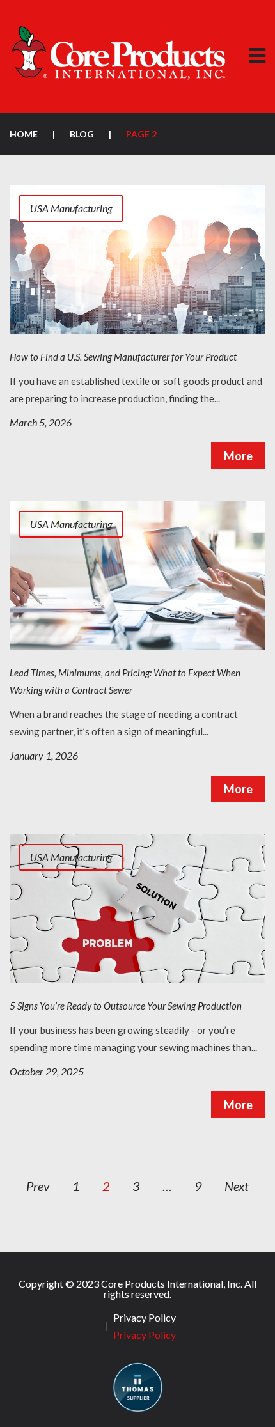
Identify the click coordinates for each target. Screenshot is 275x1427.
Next (236, 1186)
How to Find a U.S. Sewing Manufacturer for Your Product (123, 357)
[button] (257, 56)
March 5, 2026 (41, 422)
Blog (82, 134)
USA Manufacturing (71, 208)
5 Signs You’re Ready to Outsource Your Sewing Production (126, 1005)
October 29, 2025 (47, 1071)
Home (24, 134)
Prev (38, 1186)
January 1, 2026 (44, 755)
